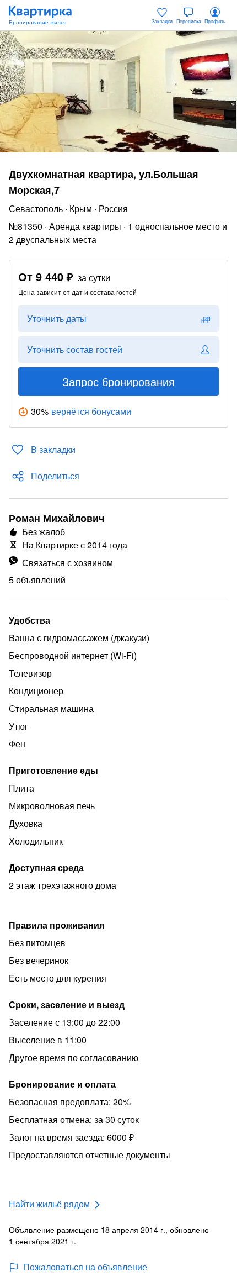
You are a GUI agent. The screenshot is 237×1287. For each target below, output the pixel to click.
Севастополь (36, 208)
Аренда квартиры (85, 226)
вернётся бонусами (91, 411)
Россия (113, 208)
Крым (80, 208)
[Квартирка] (46, 15)
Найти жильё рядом (49, 1204)
